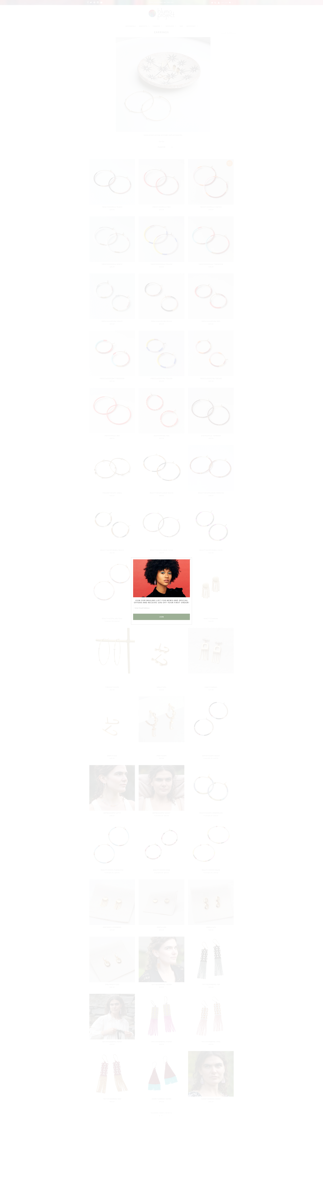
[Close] (190, 559)
